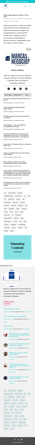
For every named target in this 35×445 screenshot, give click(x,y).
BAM (29, 196)
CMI (23, 199)
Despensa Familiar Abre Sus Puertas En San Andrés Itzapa (16, 153)
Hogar (11, 211)
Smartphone (14, 224)
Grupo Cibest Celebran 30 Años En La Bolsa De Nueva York (17, 144)
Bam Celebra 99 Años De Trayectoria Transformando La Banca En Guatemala (15, 162)
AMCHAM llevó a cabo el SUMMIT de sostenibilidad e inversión (15, 125)
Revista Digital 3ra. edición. (12, 309)
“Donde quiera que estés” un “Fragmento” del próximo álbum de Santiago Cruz (19, 365)
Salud (25, 221)
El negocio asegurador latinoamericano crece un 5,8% (17, 99)
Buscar (29, 49)
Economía (6, 205)
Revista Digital (26, 311)
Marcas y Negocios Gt (12, 18)
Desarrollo (15, 202)
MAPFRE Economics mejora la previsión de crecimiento (16, 116)
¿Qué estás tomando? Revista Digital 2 (15, 316)
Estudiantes (11, 208)
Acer (5, 192)
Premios (15, 221)
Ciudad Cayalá (11, 199)
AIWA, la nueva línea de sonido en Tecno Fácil (16, 15)
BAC (25, 196)
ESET (5, 208)
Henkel (5, 211)
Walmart (6, 230)
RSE (20, 221)
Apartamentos (18, 196)
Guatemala (24, 208)
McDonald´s (18, 215)
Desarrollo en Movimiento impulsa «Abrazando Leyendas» (19, 344)
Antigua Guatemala (8, 196)
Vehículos (20, 227)
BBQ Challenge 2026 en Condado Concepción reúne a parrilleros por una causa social (19, 335)
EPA (26, 205)
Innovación (7, 215)
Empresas (20, 205)
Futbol (17, 208)
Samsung (6, 224)
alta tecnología (12, 192)
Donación (22, 202)
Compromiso (7, 202)
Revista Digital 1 (8, 326)
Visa (26, 227)
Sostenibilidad (22, 224)
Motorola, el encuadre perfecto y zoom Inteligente (18, 353)
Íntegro (12, 230)
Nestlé (22, 218)
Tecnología (15, 21)
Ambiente (20, 192)
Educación (13, 205)
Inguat (21, 211)
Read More (18, 252)
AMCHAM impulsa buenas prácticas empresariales (14, 108)
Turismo (14, 227)
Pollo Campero (7, 221)
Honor (16, 211)
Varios (29, 339)
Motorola (16, 218)
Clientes (18, 199)
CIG (5, 199)
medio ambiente (8, 218)
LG (12, 215)
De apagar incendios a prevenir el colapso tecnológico (19, 377)
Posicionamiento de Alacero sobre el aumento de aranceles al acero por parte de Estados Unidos (17, 184)
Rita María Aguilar (8, 102)
